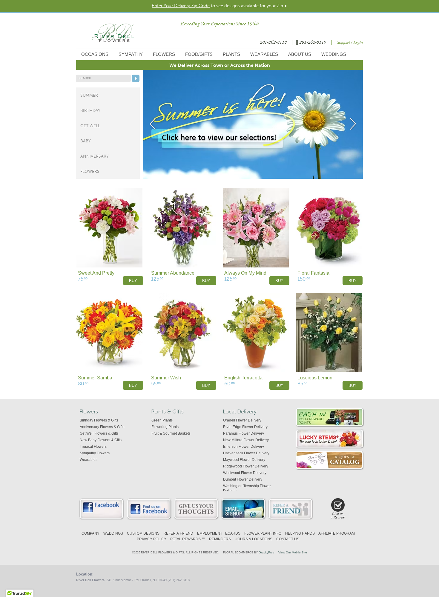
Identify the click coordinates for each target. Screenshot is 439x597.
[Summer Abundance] (183, 228)
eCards (232, 533)
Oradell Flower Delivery (242, 420)
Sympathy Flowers (95, 453)
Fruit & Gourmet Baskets (171, 433)
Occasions (94, 54)
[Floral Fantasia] (329, 228)
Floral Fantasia (313, 273)
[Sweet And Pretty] (109, 228)
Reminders (220, 539)
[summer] (253, 178)
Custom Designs (143, 533)
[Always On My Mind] (256, 228)
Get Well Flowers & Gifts (99, 433)
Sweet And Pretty (96, 273)
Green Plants (162, 420)
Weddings (333, 54)
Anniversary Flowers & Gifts (102, 427)
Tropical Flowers (93, 446)
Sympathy (131, 54)
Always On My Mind (245, 273)
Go (135, 78)
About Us (299, 54)
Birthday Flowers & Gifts (99, 420)
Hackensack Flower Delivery (246, 453)
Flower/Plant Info (262, 533)
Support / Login (350, 42)
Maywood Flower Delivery (244, 460)
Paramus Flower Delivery (243, 433)
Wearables (264, 54)
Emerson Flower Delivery (243, 446)
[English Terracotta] (256, 333)
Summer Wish (166, 377)
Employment (209, 533)
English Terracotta (243, 377)
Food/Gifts (199, 54)
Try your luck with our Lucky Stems (330, 439)
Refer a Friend (178, 533)
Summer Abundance (172, 273)
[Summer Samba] (109, 333)
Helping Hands (300, 533)
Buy (133, 281)
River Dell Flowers (113, 33)
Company (90, 533)
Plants (231, 54)
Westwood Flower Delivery (244, 473)
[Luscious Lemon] (329, 333)
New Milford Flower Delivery (246, 440)
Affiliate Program (336, 533)
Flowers (164, 54)
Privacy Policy (151, 539)
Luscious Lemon (314, 377)
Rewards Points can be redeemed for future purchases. (330, 417)
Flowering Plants (165, 427)
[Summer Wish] (183, 333)
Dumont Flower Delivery (242, 479)
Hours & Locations (253, 539)
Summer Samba (95, 377)
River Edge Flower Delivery (245, 427)
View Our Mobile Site (292, 552)
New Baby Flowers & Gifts (101, 440)
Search (85, 78)
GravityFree (266, 552)
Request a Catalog (330, 460)
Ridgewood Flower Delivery (245, 466)
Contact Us (287, 539)
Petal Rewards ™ (187, 539)
